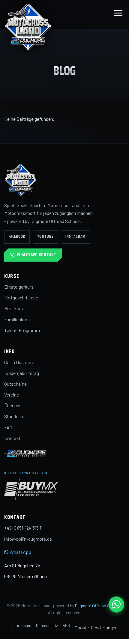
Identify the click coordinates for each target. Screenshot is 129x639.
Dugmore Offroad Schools (98, 605)
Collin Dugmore (19, 362)
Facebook (17, 236)
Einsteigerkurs (19, 287)
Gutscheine (15, 384)
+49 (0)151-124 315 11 (23, 528)
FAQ (8, 427)
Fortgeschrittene (21, 297)
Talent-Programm (22, 330)
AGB (66, 625)
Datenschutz (47, 625)
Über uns (13, 405)
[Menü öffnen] (118, 14)
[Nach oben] (115, 631)
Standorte (14, 416)
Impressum (21, 625)
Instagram (75, 236)
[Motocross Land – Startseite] (28, 26)
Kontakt (12, 438)
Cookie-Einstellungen (96, 627)
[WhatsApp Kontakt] (116, 604)
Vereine (11, 394)
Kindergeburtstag (21, 373)
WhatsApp (20, 552)
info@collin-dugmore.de (28, 539)
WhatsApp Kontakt (36, 254)
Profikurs (13, 308)
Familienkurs (17, 319)
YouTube (45, 236)
